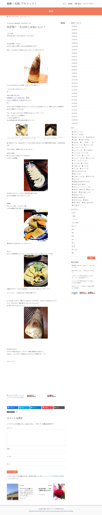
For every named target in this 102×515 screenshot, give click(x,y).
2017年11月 (75, 83)
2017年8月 (74, 93)
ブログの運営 (75, 222)
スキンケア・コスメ (78, 158)
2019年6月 (74, 26)
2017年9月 (74, 90)
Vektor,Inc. (66, 511)
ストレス (76, 163)
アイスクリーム (77, 145)
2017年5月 (74, 103)
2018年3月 (74, 69)
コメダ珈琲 (89, 150)
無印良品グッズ (77, 194)
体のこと (74, 226)
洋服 (75, 192)
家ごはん (91, 176)
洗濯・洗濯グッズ (85, 192)
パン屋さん (76, 166)
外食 (73, 229)
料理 (63, 23)
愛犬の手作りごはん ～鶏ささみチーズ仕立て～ (83, 271)
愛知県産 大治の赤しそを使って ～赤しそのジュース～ (83, 266)
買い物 (73, 246)
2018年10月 (75, 46)
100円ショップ (77, 132)
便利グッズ (77, 173)
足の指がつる (77, 200)
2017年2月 (74, 113)
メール (9, 456)
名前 (8, 449)
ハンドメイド (75, 219)
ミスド (75, 168)
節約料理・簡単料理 (79, 197)
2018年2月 (74, 73)
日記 (73, 239)
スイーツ (86, 155)
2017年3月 (74, 110)
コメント (10, 428)
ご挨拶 (73, 216)
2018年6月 (74, 59)
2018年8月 (74, 53)
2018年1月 (74, 76)
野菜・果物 (76, 202)
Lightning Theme (45, 511)
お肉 (75, 139)
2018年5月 (74, 63)
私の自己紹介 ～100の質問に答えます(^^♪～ (45, 490)
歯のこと (91, 189)
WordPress (36, 511)
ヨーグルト (84, 168)
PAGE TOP (98, 498)
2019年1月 (74, 39)
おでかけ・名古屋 (78, 134)
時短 (83, 189)
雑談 (73, 252)
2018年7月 (74, 56)
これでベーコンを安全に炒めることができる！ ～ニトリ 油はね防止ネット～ (82, 276)
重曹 (86, 200)
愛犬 (73, 232)
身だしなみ (74, 249)
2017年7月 (74, 96)
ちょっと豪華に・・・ (87, 142)
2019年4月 (74, 33)
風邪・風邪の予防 (88, 202)
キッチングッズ (77, 150)
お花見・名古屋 (84, 139)
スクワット (91, 158)
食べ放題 (76, 205)
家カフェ (76, 179)
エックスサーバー (78, 147)
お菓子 (75, 142)
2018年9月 (74, 49)
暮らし (73, 242)
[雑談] (59, 491)
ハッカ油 (85, 163)
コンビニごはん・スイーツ (80, 152)
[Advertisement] (35, 374)
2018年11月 (75, 43)
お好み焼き (91, 137)
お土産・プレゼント (78, 137)
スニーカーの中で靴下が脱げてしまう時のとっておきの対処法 (83, 281)
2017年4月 (74, 106)
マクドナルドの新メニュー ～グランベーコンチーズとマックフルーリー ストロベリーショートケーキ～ (26, 492)
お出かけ (74, 212)
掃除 (75, 189)
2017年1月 (74, 116)
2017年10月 (75, 86)
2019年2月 (74, 36)
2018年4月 (74, 66)
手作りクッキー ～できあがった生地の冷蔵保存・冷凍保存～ (83, 287)
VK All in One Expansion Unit (56, 511)
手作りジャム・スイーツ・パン (81, 187)
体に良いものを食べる (79, 171)
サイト (9, 464)
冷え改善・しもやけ (78, 176)
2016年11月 (75, 123)
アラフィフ (89, 145)
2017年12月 (75, 79)
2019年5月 (74, 29)
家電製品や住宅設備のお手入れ (81, 181)
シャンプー (76, 155)
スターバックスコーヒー (79, 160)
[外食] (12, 491)
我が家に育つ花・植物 (79, 184)
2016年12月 (75, 120)
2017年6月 (74, 100)
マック (86, 166)
